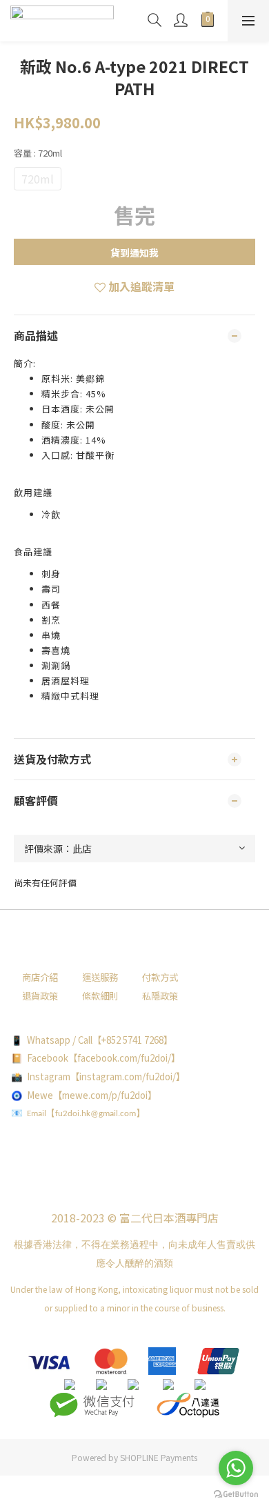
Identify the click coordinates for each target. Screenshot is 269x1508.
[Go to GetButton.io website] (236, 1494)
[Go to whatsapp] (236, 1468)
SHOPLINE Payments (158, 1457)
